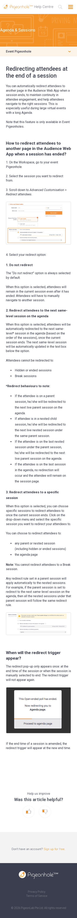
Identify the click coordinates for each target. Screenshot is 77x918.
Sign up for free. (54, 849)
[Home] (28, 6)
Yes (32, 811)
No (48, 811)
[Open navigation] (70, 7)
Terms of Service (36, 895)
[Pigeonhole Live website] (38, 874)
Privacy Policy (36, 891)
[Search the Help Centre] (60, 7)
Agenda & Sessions (17, 30)
